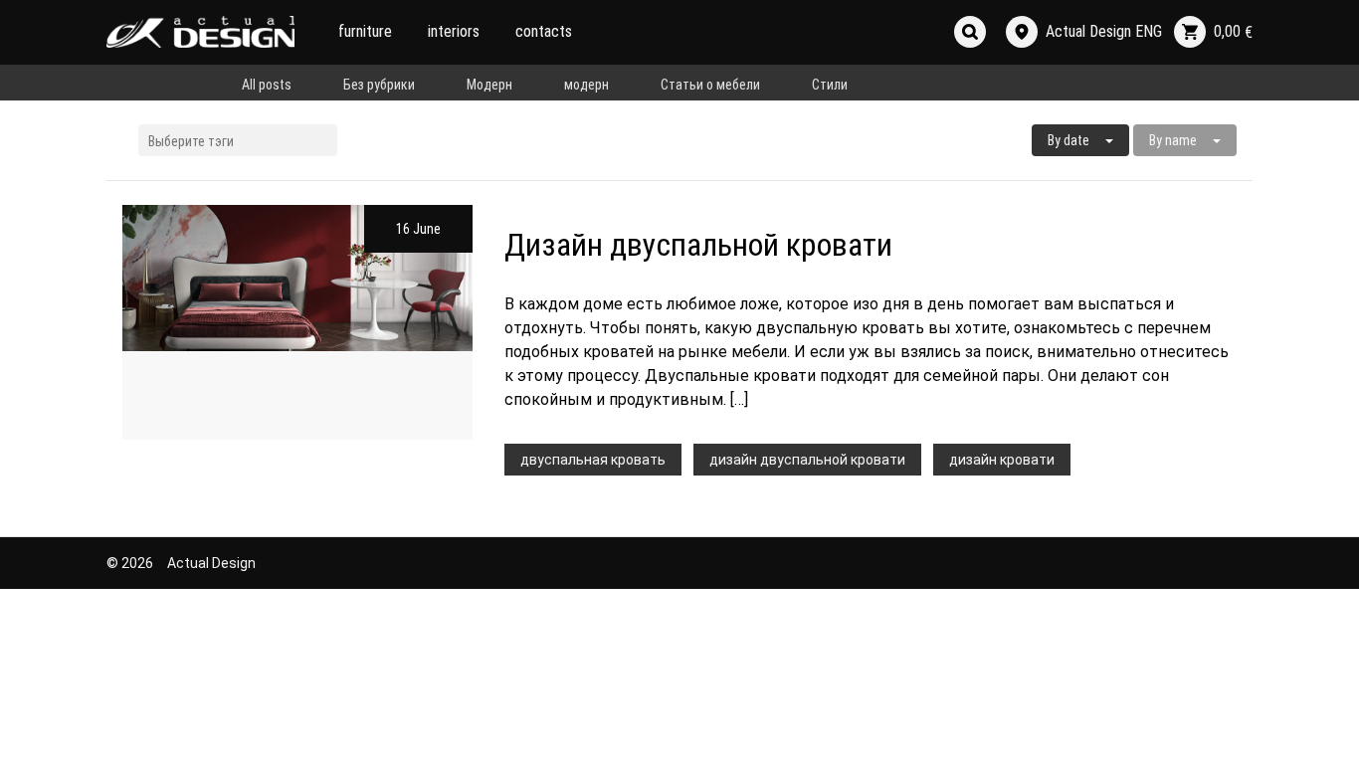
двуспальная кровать (593, 460)
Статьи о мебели (710, 85)
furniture (365, 31)
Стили (830, 85)
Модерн (489, 85)
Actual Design (211, 563)
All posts (266, 85)
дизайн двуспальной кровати (807, 460)
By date (1068, 140)
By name (1173, 140)
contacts (543, 31)
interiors (454, 31)
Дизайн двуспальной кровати (698, 245)
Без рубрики (379, 85)
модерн (586, 85)
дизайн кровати (1002, 460)
